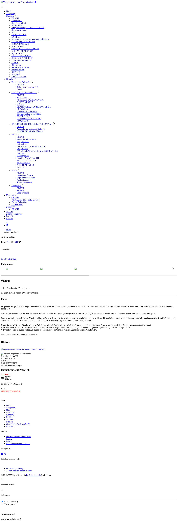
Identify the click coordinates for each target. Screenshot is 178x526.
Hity (8, 410)
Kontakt (9, 426)
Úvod (8, 230)
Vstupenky (10, 408)
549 (16, 242)
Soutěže (9, 419)
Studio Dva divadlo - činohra (18, 443)
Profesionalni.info (33, 475)
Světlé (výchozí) (11, 502)
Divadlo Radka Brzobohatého (18, 436)
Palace (9, 441)
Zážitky (9, 417)
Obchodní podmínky (14, 468)
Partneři (9, 422)
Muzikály (10, 412)
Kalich (9, 439)
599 (8, 242)
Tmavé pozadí (10, 504)
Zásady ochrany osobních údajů (19, 471)
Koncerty (10, 415)
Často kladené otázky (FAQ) (18, 424)
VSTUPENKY (9, 259)
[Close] (2, 7)
